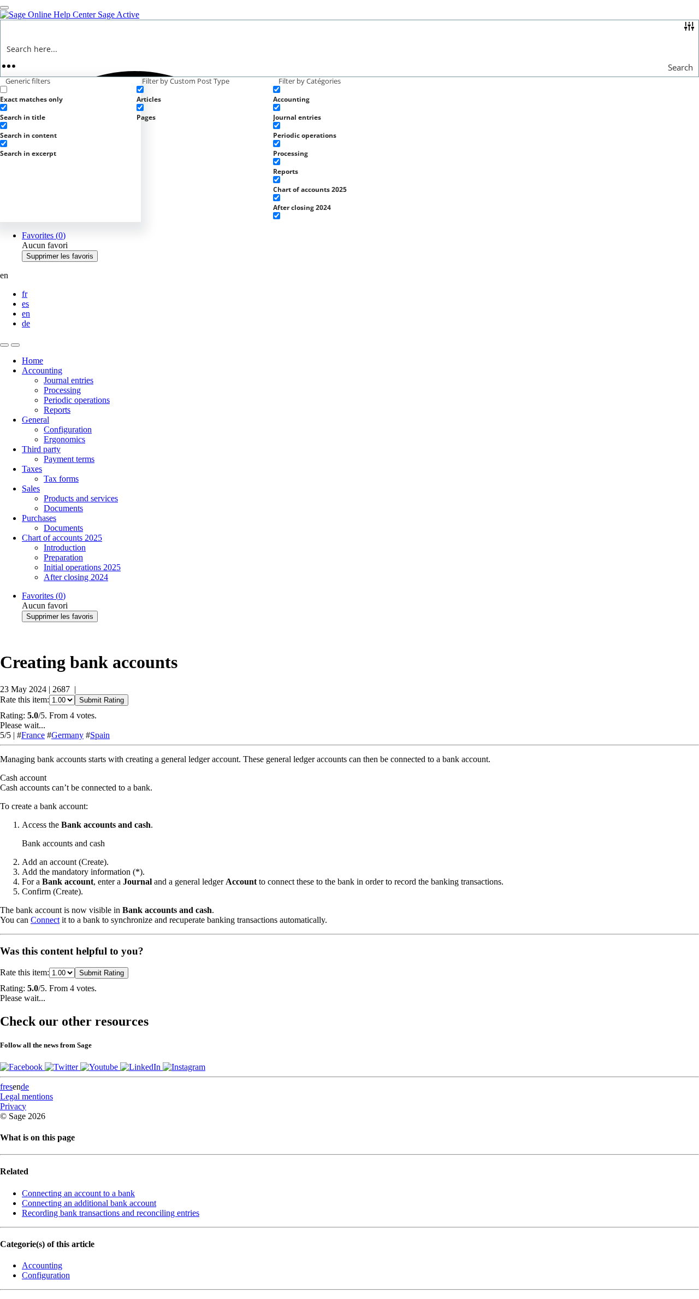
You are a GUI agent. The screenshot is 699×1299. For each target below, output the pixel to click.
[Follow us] (22, 1067)
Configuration (68, 429)
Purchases (39, 518)
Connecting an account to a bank (78, 1193)
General (35, 419)
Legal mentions (26, 1096)
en (26, 313)
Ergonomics (64, 439)
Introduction (65, 547)
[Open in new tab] (15, 345)
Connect (45, 919)
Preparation (63, 557)
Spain (100, 735)
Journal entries (68, 380)
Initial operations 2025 (82, 567)
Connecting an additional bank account (89, 1203)
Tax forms (61, 478)
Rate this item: (24, 699)
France (33, 735)
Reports (57, 409)
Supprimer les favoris (59, 256)
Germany (67, 735)
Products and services (81, 498)
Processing (62, 390)
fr (24, 294)
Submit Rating (101, 700)
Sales (31, 488)
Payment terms (69, 459)
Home (32, 360)
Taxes (32, 468)
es (25, 303)
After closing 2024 (76, 577)
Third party (41, 449)
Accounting (42, 370)
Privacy (13, 1106)
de (26, 323)
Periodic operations (77, 400)
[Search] (4, 345)
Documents (63, 508)
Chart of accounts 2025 (62, 537)
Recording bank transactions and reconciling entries (110, 1213)
